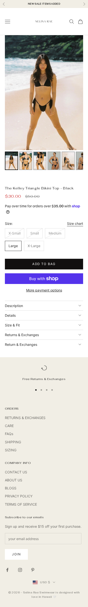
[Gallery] (44, 103)
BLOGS (10, 488)
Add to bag (44, 264)
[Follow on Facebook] (7, 569)
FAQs (9, 434)
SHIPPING (13, 442)
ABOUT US (13, 480)
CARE (9, 426)
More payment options (44, 290)
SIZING (10, 450)
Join (16, 554)
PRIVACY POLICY (19, 496)
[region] (44, 373)
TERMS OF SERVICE (21, 504)
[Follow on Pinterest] (32, 569)
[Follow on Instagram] (20, 569)
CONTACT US (16, 472)
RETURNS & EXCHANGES (25, 418)
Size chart (75, 223)
